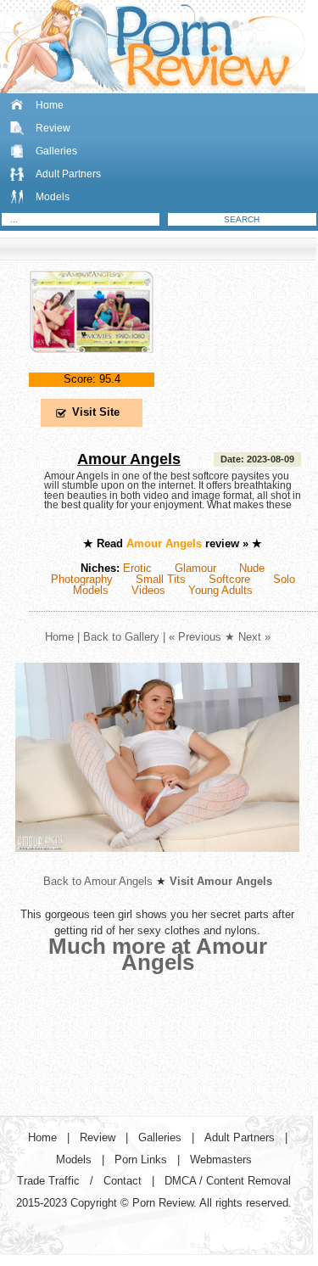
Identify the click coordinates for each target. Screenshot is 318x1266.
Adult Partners (68, 174)
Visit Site (96, 412)
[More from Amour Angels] (157, 865)
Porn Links (140, 1159)
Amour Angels (129, 459)
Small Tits (161, 579)
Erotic (137, 568)
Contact (122, 1180)
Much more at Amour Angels (157, 954)
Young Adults (220, 590)
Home (50, 105)
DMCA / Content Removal (228, 1180)
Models (53, 197)
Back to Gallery (121, 636)
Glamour (195, 568)
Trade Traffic (48, 1180)
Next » (254, 636)
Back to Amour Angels (98, 881)
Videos (148, 590)
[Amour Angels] (91, 367)
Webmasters (221, 1159)
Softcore (229, 579)
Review (53, 128)
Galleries (56, 151)
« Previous (195, 636)
